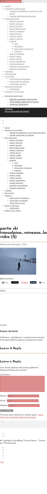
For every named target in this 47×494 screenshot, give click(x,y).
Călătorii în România (20, 79)
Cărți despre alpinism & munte (24, 102)
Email (3, 400)
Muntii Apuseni (17, 21)
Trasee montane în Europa (23, 16)
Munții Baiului (16, 24)
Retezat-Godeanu (18, 69)
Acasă (8, 6)
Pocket (24, 282)
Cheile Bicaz (16, 34)
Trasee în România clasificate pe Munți (28, 133)
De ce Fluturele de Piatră (17, 111)
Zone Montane (12, 19)
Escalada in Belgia (23, 49)
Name (3, 396)
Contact (9, 109)
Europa (13, 41)
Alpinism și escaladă (15, 9)
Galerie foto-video (14, 92)
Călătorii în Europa (19, 81)
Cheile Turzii (16, 36)
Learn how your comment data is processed (22, 416)
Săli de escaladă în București (23, 99)
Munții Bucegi (16, 26)
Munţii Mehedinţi (18, 61)
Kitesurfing (10, 74)
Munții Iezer (15, 56)
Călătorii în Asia (18, 84)
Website (4, 405)
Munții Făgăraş (17, 54)
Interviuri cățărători (19, 104)
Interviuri (15, 89)
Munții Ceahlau (17, 31)
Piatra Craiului (17, 64)
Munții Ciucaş (16, 39)
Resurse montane (13, 86)
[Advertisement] (18, 478)
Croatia (18, 51)
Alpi (16, 44)
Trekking (9, 71)
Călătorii (9, 76)
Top (2, 462)
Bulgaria (18, 46)
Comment (5, 374)
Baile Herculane (18, 29)
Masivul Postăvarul (20, 66)
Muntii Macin (16, 59)
